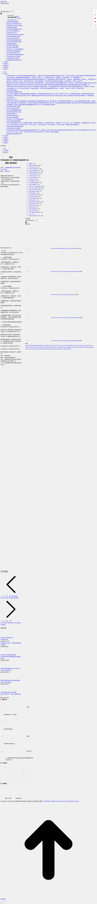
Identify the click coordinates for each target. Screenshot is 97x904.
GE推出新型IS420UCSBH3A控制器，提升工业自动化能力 (11, 681)
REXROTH (27, 347)
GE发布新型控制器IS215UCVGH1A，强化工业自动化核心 (11, 669)
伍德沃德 (51, 347)
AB (26, 345)
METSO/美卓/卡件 (32, 200)
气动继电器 (41, 349)
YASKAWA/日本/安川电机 (34, 203)
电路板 (45, 349)
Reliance (91, 345)
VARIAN (36, 347)
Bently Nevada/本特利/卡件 (34, 170)
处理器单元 (64, 347)
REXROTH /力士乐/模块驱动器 (35, 186)
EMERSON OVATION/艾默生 (34, 189)
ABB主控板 (31, 345)
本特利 (29, 349)
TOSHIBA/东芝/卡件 (33, 175)
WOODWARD (41, 347)
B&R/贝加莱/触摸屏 (33, 184)
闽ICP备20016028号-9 (50, 801)
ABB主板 (35, 345)
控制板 (87, 347)
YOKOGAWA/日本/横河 (33, 196)
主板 (45, 347)
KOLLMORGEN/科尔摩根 (34, 198)
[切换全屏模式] (4, 901)
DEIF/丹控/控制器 (32, 207)
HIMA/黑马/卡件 (32, 179)
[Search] (1, 13)
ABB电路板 (40, 345)
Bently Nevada (56, 345)
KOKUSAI (87, 345)
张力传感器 (73, 347)
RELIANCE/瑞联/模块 (33, 208)
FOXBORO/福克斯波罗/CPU (34, 172)
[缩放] (5, 901)
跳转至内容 (4, 1)
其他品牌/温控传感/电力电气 (34, 215)
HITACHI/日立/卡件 (32, 210)
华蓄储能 (30, 163)
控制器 (84, 347)
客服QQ (95, 18)
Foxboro (75, 345)
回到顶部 (95, 11)
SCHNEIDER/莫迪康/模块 (34, 182)
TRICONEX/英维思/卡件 (33, 174)
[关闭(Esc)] (1, 901)
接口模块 (81, 347)
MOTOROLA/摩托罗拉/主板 (34, 194)
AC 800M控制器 (46, 345)
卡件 (57, 347)
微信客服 (95, 22)
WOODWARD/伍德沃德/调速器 (35, 201)
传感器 (55, 347)
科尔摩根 (49, 349)
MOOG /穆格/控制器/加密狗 (34, 212)
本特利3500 (71, 801)
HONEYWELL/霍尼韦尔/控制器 (35, 187)
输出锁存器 (57, 349)
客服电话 (95, 15)
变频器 (60, 347)
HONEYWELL (81, 345)
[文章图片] (5, 636)
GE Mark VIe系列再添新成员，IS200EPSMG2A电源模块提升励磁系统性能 (11, 656)
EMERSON (70, 345)
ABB (6, 171)
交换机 (48, 347)
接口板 (77, 347)
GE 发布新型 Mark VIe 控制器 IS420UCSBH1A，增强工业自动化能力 (11, 694)
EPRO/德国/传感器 (32, 181)
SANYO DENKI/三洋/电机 (34, 191)
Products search (5, 11)
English (77, 801)
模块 (8, 171)
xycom (30, 214)
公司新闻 (7, 167)
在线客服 (95, 25)
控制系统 (91, 347)
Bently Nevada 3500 (64, 345)
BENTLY (51, 345)
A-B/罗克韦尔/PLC (32, 167)
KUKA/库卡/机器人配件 (33, 205)
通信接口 (62, 349)
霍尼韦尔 (69, 349)
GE (77, 345)
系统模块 (53, 349)
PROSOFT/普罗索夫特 (33, 177)
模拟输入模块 (36, 349)
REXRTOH (32, 347)
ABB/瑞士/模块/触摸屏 (33, 165)
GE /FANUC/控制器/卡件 (34, 168)
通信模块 (65, 349)
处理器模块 (69, 347)
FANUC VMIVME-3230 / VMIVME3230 (7, 638)
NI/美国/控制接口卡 (32, 193)
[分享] (2, 901)
